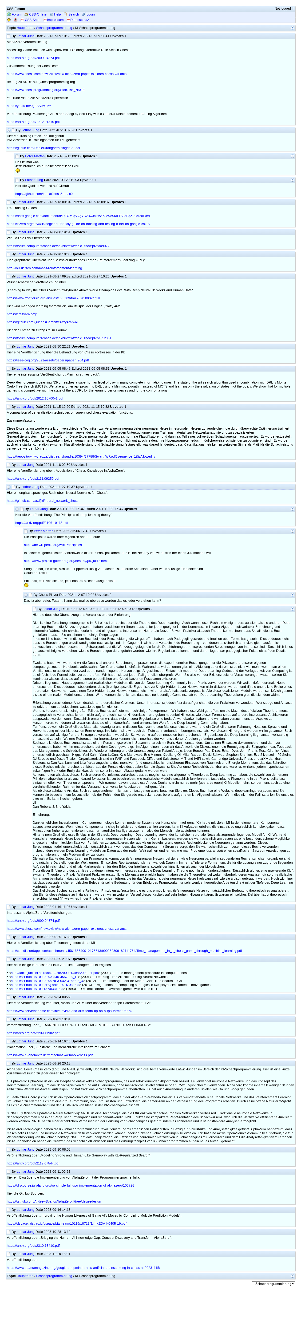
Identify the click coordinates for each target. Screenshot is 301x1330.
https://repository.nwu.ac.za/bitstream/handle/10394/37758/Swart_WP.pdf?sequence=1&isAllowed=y (81, 457)
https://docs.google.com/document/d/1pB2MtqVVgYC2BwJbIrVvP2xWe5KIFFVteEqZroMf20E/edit (79, 216)
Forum (16, 14)
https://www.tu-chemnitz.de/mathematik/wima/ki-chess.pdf (50, 1055)
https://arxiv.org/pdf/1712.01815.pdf (33, 122)
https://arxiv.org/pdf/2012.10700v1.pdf (35, 398)
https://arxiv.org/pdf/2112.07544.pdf (33, 1163)
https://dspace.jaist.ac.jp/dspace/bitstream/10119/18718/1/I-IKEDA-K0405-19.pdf (67, 1224)
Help (57, 14)
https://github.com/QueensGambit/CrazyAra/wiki (42, 322)
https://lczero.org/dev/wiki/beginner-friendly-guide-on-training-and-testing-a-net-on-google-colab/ (78, 224)
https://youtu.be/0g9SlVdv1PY (29, 106)
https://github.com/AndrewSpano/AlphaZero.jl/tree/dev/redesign (54, 1201)
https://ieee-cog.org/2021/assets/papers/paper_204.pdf (48, 360)
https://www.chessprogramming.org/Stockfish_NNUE (46, 90)
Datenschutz (79, 20)
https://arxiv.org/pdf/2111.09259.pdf (33, 479)
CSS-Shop (32, 20)
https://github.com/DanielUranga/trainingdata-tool (43, 148)
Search (73, 14)
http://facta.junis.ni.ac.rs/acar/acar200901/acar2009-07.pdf (54, 973)
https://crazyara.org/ (22, 314)
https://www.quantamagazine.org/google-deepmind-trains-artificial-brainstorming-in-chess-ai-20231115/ (83, 1268)
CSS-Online (37, 14)
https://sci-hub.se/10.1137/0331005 (37, 989)
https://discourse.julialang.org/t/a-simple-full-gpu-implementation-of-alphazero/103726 (70, 1186)
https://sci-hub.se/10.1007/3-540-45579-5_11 (44, 977)
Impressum (55, 20)
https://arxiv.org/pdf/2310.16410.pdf (33, 1246)
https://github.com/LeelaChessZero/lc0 (44, 194)
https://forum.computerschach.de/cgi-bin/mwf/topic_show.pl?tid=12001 (59, 338)
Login (90, 14)
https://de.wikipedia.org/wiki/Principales (53, 545)
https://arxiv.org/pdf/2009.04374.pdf (33, 58)
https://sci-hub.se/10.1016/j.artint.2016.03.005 (45, 985)
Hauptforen (25, 28)
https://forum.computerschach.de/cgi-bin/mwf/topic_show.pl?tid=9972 (58, 246)
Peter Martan (35, 156)
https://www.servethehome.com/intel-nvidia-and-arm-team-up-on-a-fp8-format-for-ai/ (69, 1011)
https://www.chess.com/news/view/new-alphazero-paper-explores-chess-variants (67, 74)
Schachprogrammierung (54, 28)
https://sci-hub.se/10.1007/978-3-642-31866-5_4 (47, 981)
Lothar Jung (26, 36)
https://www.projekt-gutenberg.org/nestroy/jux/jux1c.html (65, 561)
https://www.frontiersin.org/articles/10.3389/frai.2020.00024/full (53, 298)
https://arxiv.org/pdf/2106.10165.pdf (41, 523)
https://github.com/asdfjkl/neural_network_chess (42, 501)
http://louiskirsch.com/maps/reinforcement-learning (44, 268)
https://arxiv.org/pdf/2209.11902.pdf (33, 1033)
